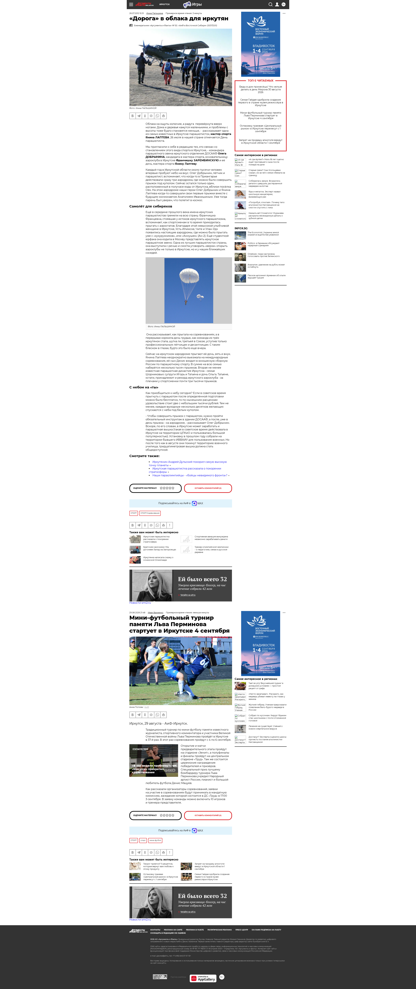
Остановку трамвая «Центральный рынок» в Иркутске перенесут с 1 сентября (260, 128)
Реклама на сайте (173, 930)
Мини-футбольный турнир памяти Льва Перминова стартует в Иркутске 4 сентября (260, 115)
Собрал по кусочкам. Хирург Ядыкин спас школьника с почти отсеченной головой (267, 718)
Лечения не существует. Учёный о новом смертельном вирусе (266, 727)
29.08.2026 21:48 (137, 612)
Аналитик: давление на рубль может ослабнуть (266, 266)
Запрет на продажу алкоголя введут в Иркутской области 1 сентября (260, 141)
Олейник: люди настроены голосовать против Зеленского (264, 255)
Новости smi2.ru (140, 602)
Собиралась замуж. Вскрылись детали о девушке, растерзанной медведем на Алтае (265, 183)
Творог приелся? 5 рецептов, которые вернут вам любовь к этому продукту (158, 866)
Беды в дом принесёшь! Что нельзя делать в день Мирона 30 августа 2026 (260, 89)
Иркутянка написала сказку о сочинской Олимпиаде (158, 558)
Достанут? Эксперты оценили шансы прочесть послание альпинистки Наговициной (267, 739)
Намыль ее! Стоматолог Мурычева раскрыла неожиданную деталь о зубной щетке (266, 216)
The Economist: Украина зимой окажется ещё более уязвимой (263, 233)
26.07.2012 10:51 (136, 13)
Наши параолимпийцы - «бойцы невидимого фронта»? (189, 475)
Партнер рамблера (178, 977)
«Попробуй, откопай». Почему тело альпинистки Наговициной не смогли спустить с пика (267, 205)
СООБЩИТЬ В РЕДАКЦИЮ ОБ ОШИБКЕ (168, 933)
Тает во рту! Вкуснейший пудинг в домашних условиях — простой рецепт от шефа (266, 686)
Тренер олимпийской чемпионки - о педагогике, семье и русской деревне (211, 549)
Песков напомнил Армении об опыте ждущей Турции (267, 276)
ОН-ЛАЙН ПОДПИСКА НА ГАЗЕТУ (266, 930)
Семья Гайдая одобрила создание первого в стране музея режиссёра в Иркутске (260, 102)
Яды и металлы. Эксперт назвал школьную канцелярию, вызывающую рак (265, 194)
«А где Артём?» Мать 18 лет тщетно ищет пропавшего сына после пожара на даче (266, 162)
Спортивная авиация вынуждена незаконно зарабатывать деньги (211, 537)
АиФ (146, 707)
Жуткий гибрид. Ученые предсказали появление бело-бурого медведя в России (267, 707)
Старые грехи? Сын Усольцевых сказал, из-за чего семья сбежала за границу (267, 173)
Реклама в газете (195, 930)
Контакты (155, 930)
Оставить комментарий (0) (208, 488)
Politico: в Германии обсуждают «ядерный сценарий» (264, 244)
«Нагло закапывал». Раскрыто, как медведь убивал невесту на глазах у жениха (267, 696)
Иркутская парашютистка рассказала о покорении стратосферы (156, 539)
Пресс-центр (241, 930)
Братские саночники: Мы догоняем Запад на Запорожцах (159, 548)
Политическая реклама (220, 930)
